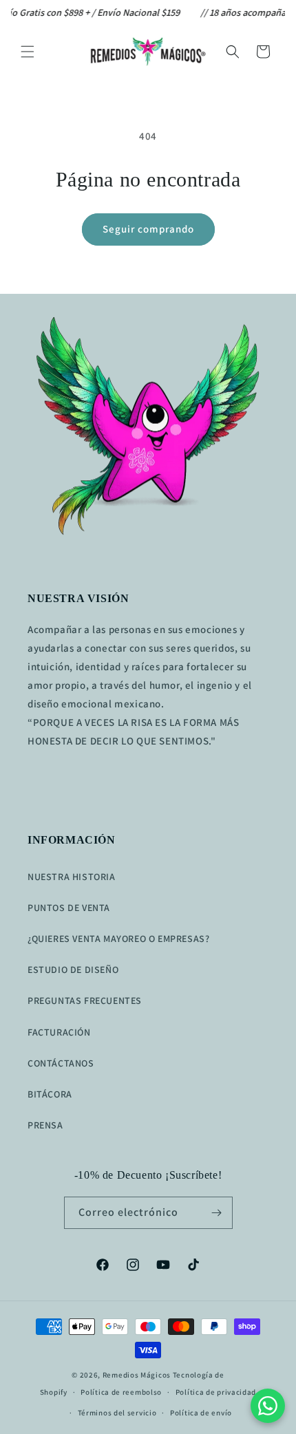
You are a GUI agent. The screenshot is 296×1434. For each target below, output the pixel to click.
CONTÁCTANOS (61, 1063)
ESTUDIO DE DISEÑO (73, 969)
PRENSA (45, 1125)
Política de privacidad (216, 1392)
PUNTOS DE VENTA (69, 907)
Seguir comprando (148, 228)
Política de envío (201, 1412)
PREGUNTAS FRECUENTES (85, 1000)
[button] (27, 51)
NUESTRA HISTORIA (72, 876)
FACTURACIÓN (59, 1032)
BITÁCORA (50, 1094)
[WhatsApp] (268, 1406)
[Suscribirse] (217, 1213)
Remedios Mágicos (137, 1375)
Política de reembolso (121, 1392)
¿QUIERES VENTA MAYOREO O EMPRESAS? (118, 938)
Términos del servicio (117, 1412)
